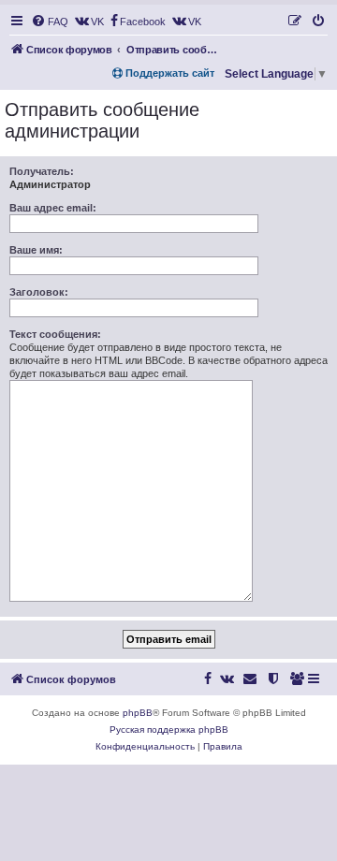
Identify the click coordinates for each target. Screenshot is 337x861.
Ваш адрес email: (52, 207)
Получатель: (41, 171)
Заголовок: (38, 292)
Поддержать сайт (168, 73)
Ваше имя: (36, 249)
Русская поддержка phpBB (169, 729)
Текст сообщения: (55, 334)
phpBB (138, 713)
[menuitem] (49, 21)
